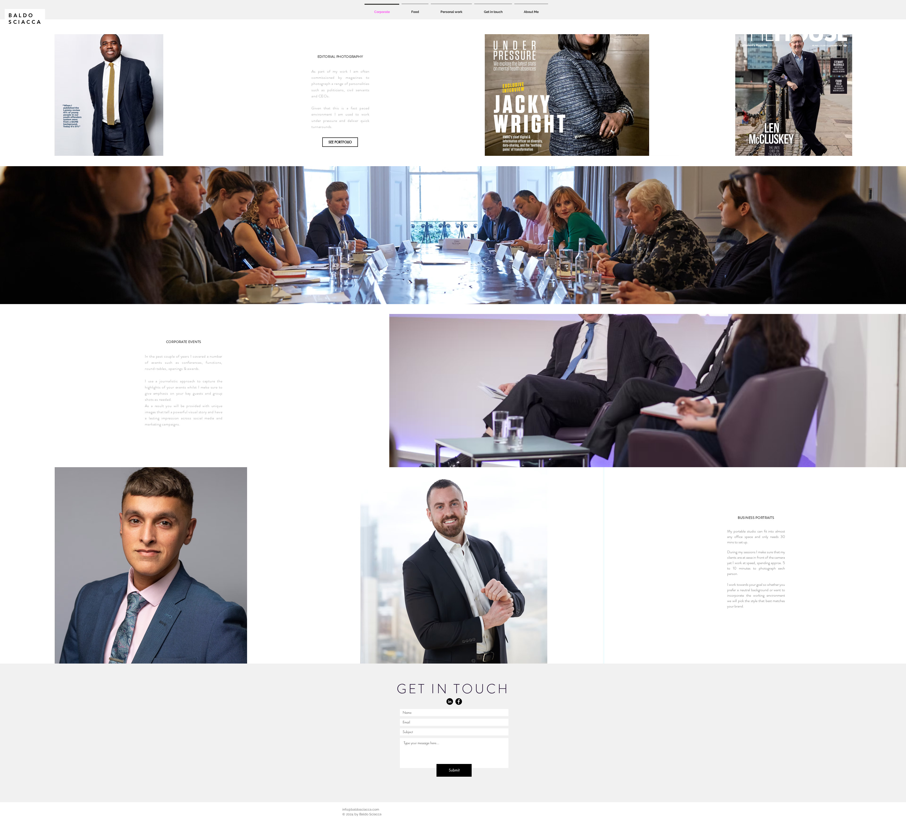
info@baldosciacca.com (360, 809)
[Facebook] (458, 701)
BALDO (21, 15)
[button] (451, 10)
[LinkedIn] (449, 701)
